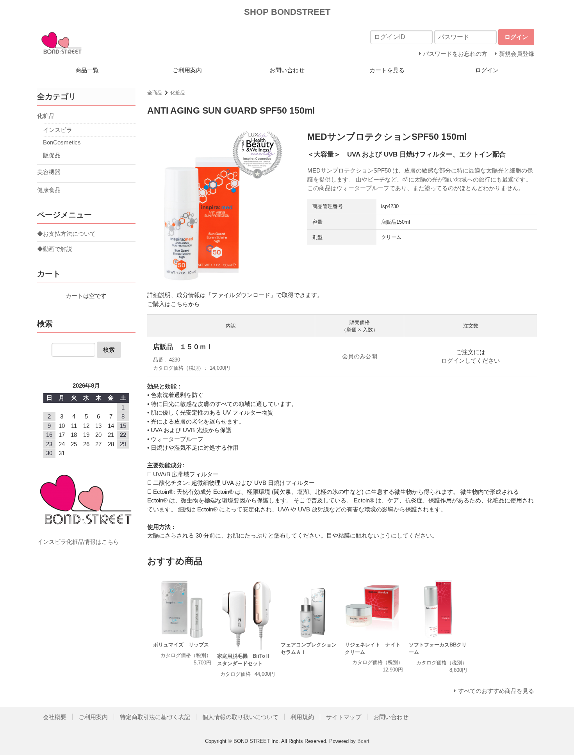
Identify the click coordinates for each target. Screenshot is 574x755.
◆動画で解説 (54, 249)
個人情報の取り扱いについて (240, 717)
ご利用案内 (187, 70)
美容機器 (49, 172)
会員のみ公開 (359, 356)
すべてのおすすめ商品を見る (496, 690)
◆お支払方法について (66, 233)
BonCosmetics (62, 142)
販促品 (52, 155)
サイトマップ (343, 717)
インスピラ (57, 129)
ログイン (487, 70)
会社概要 (54, 717)
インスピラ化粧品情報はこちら (78, 541)
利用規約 (302, 717)
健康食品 (49, 190)
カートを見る (387, 70)
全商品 (154, 93)
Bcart (363, 741)
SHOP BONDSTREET (287, 12)
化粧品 (177, 93)
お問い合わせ (287, 70)
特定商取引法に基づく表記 (155, 717)
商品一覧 (87, 70)
